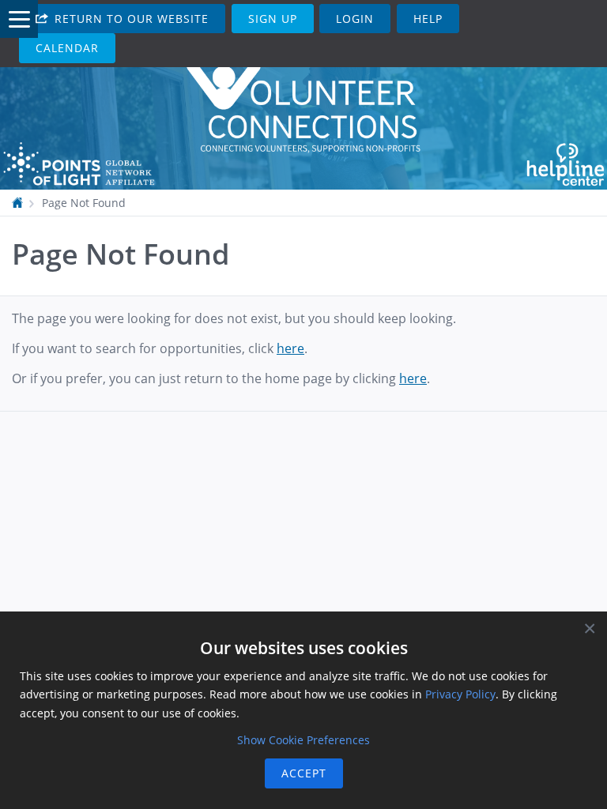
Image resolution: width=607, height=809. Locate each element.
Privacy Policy (460, 694)
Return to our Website (130, 18)
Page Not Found (84, 202)
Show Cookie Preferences (303, 739)
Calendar (67, 47)
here (290, 348)
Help (428, 18)
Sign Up (272, 18)
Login (355, 18)
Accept (303, 773)
